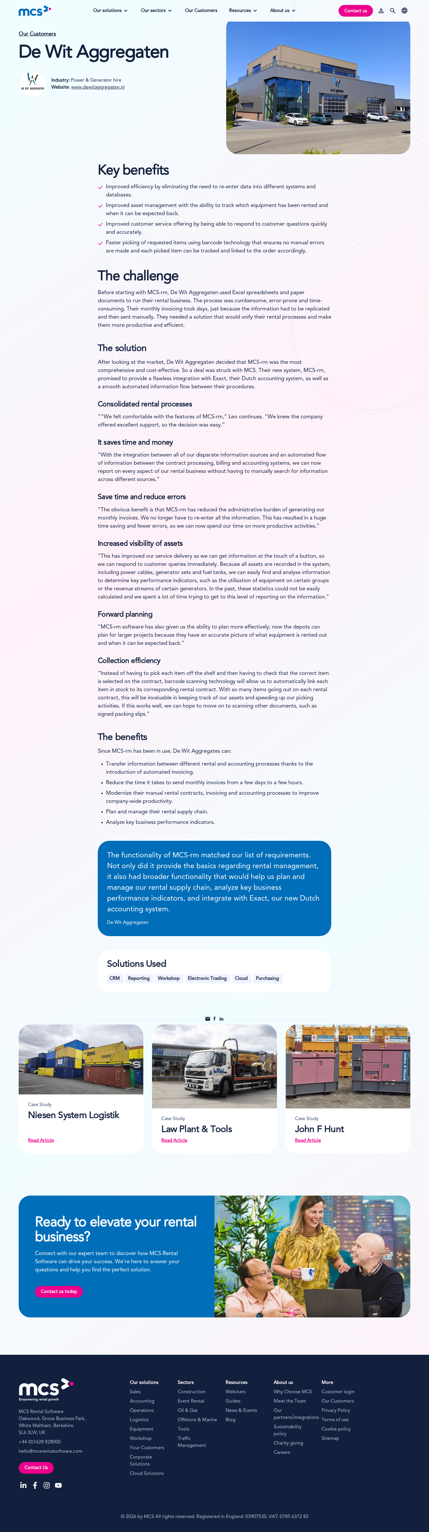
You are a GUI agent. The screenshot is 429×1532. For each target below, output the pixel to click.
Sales (135, 1392)
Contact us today (59, 1291)
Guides (233, 1401)
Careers (282, 1452)
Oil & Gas (188, 1410)
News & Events (241, 1410)
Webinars (235, 1392)
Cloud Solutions (147, 1473)
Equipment (141, 1429)
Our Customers (37, 34)
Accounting (142, 1401)
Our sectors (153, 12)
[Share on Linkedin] (221, 1020)
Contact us (355, 11)
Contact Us (36, 1468)
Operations (142, 1410)
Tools (183, 1429)
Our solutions (107, 12)
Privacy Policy (336, 1410)
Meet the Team (290, 1401)
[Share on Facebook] (214, 1020)
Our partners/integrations (294, 1414)
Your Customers (147, 1448)
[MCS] (35, 10)
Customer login (338, 1392)
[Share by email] (207, 1020)
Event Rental (191, 1401)
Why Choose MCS (293, 1392)
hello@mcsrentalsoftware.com (51, 1451)
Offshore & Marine (197, 1420)
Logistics (139, 1420)
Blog (231, 1420)
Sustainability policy (288, 1430)
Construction (191, 1392)
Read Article (41, 1140)
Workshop (141, 1438)
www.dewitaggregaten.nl (98, 87)
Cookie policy (336, 1429)
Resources (241, 12)
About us (282, 12)
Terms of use (335, 1420)
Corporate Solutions (141, 1461)
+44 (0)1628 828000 (40, 1442)
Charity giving (288, 1443)
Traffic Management (192, 1442)
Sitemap (330, 1438)
